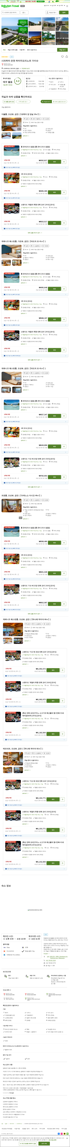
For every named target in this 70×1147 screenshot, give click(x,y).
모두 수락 (44, 1143)
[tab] (46, 101)
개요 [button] (4, 50)
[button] (10, 6)
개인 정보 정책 (52, 1140)
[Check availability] (64, 162)
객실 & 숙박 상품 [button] (12, 50)
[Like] (62, 56)
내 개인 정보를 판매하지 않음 (28, 1143)
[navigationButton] (41, 1043)
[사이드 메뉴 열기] (67, 6)
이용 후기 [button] (22, 50)
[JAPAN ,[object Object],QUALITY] (7, 64)
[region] (35, 1141)
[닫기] (67, 1138)
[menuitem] (48, 6)
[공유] (67, 56)
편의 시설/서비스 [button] (32, 50)
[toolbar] (32, 12)
